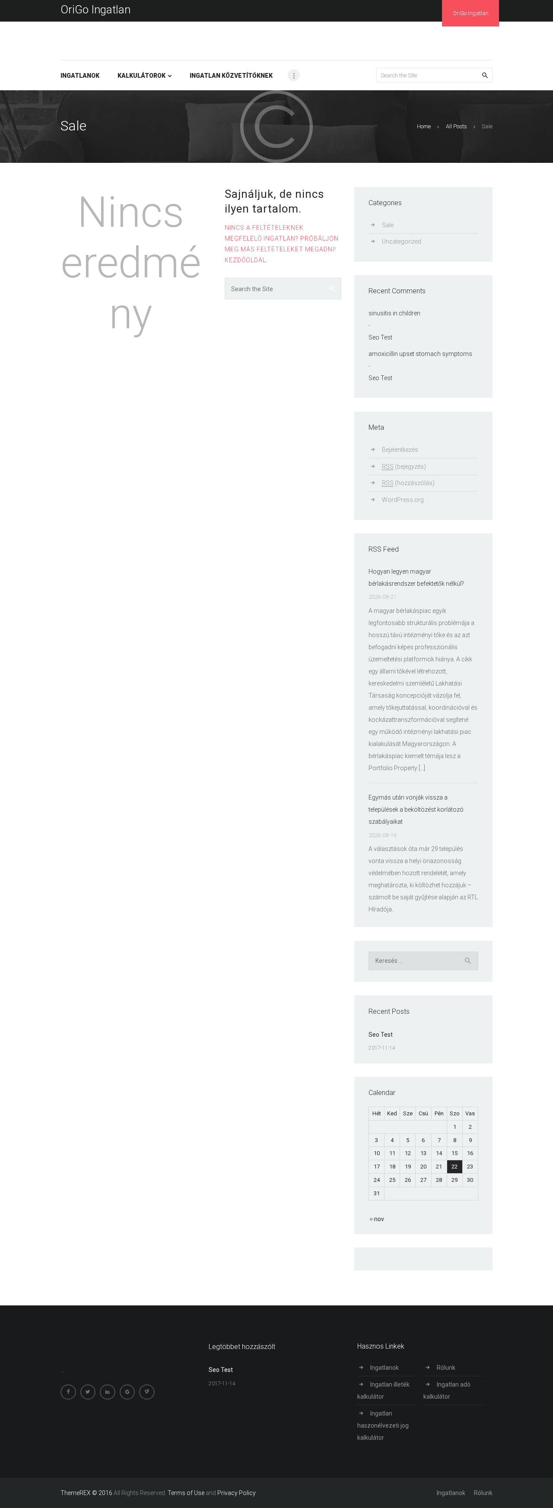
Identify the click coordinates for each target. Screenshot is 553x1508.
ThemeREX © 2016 (86, 1492)
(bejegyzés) (404, 466)
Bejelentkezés (400, 449)
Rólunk (446, 1367)
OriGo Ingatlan (95, 9)
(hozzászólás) (408, 482)
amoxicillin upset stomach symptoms (420, 353)
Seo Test (380, 337)
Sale (388, 225)
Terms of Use (186, 1492)
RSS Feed (384, 549)
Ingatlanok (384, 1367)
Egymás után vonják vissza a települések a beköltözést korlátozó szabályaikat (416, 809)
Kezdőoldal (245, 260)
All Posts (456, 126)
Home (424, 126)
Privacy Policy (236, 1492)
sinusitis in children (394, 313)
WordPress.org (403, 499)
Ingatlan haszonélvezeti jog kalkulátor (383, 1425)
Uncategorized (401, 241)
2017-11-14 (382, 1048)
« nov (377, 1219)
